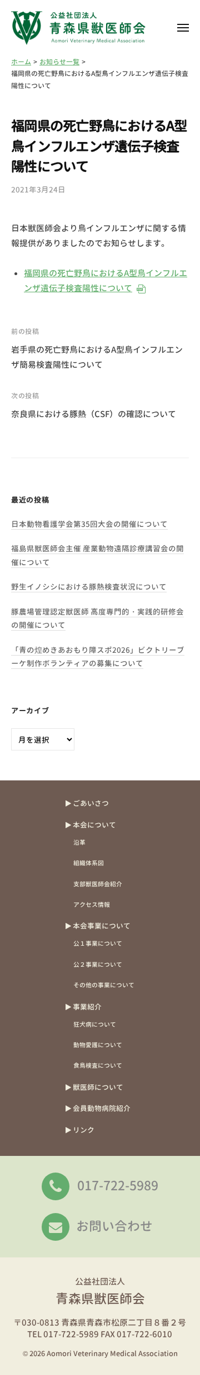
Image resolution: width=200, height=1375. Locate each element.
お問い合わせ (114, 1226)
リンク (83, 1130)
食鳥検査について (97, 1065)
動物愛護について (97, 1045)
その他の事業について (103, 985)
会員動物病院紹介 (102, 1108)
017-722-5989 (117, 1185)
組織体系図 (88, 863)
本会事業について (102, 926)
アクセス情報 (91, 904)
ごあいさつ (91, 803)
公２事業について (97, 964)
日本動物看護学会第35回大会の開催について (89, 524)
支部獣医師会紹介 (97, 884)
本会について (94, 825)
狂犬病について (94, 1024)
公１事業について (97, 943)
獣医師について (98, 1087)
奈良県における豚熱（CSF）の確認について (93, 414)
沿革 (79, 842)
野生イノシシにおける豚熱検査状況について (89, 586)
